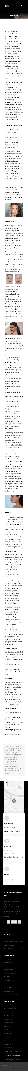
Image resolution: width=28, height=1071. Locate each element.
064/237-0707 (9, 853)
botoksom (14, 105)
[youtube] (12, 922)
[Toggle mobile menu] (25, 5)
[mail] (15, 922)
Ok (14, 1068)
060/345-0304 (10, 725)
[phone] (19, 922)
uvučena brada (10, 421)
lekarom (17, 519)
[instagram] (8, 922)
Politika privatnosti (16, 1055)
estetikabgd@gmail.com (12, 880)
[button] (14, 801)
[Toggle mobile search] (22, 5)
